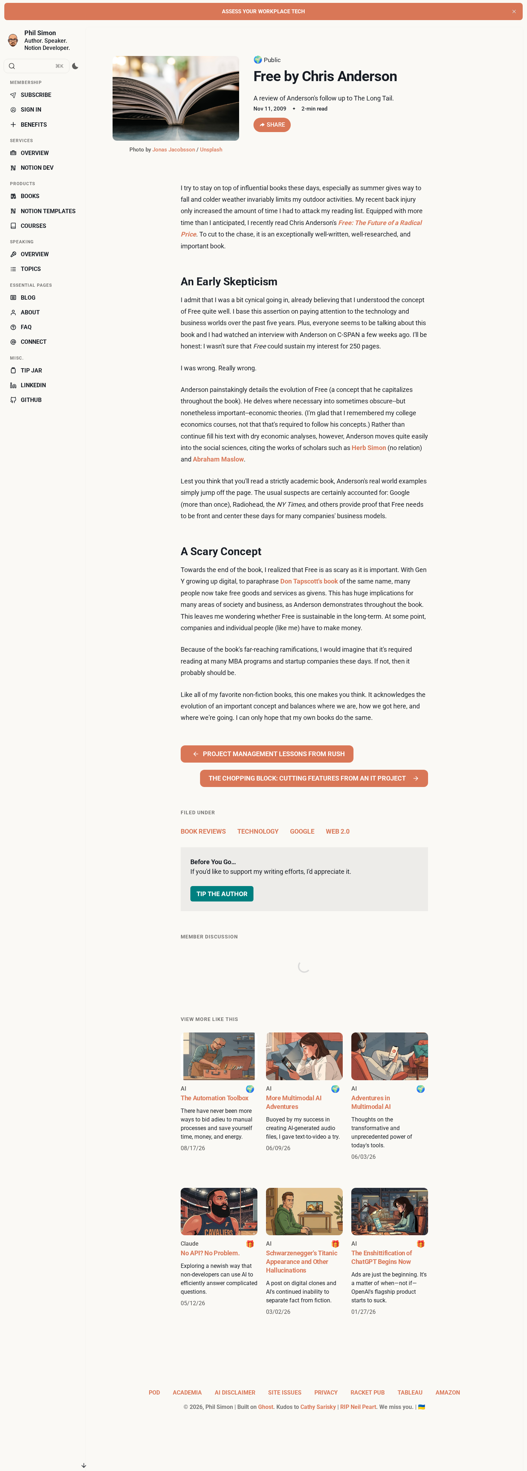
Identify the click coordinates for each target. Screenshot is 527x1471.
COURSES (33, 225)
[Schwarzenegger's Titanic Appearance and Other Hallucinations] (304, 1252)
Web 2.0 (338, 831)
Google (302, 831)
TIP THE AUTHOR (221, 894)
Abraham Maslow (218, 459)
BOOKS (30, 196)
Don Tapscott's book (309, 581)
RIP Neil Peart (358, 1407)
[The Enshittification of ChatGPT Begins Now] (389, 1252)
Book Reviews (203, 831)
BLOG (28, 297)
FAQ (26, 327)
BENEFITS (34, 124)
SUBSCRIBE (36, 95)
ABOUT (30, 312)
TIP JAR (31, 370)
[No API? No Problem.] (219, 1252)
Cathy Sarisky (318, 1407)
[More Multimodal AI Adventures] (304, 1096)
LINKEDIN (33, 385)
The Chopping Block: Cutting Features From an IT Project (307, 778)
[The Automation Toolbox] (219, 1096)
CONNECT (34, 341)
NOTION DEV (37, 167)
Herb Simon (369, 447)
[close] (514, 11)
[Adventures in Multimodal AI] (389, 1096)
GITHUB (31, 400)
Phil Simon (40, 33)
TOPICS (31, 269)
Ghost (265, 1407)
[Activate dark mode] (75, 66)
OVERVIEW (35, 153)
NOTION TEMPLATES (48, 211)
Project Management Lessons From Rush (274, 754)
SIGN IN (31, 109)
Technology (258, 831)
